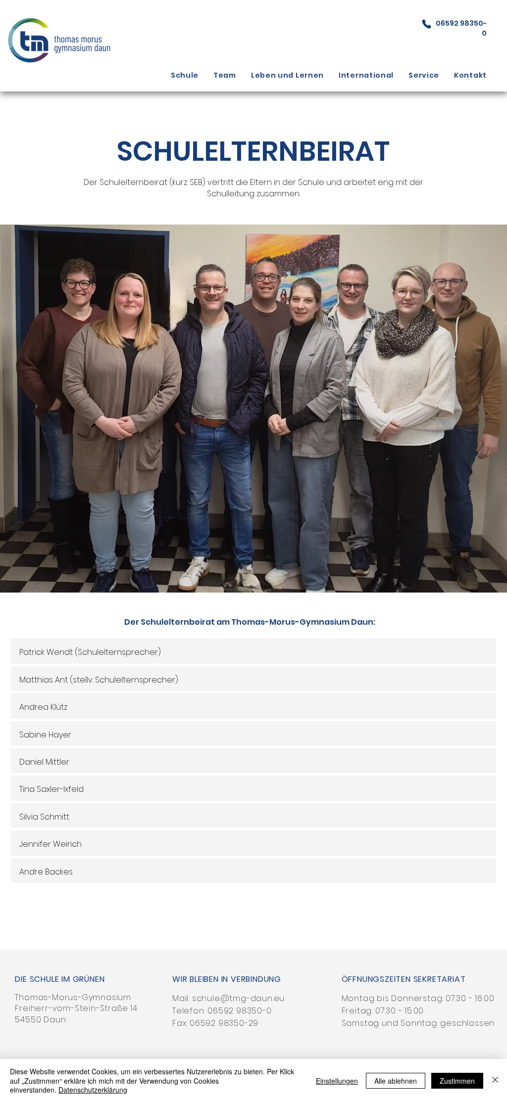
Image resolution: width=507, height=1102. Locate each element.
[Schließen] (495, 1080)
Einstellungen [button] (337, 1081)
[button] (185, 75)
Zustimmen (457, 1081)
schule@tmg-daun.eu (238, 998)
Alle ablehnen (395, 1081)
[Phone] (426, 23)
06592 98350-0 (239, 1010)
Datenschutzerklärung (92, 1090)
